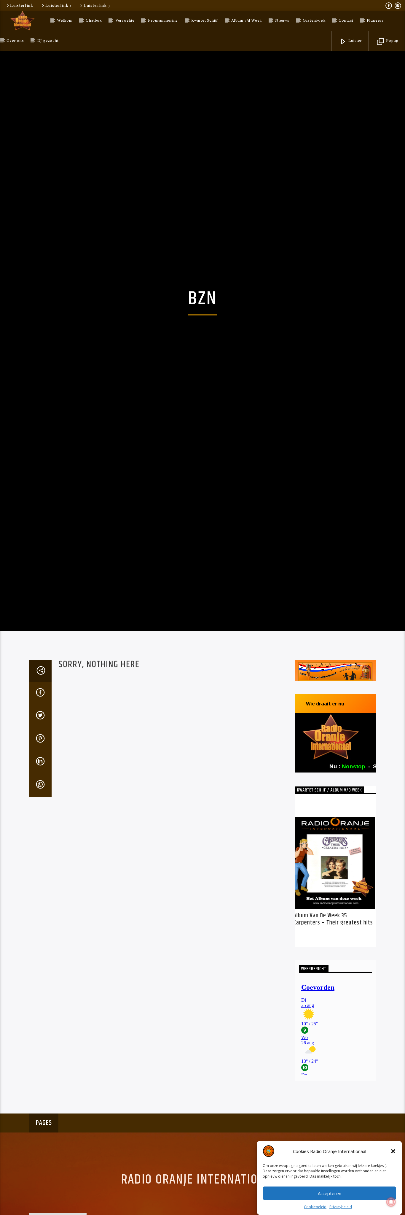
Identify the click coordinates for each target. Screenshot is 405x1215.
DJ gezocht (48, 40)
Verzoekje (125, 20)
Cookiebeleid (315, 1206)
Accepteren (329, 1193)
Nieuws (282, 20)
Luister (354, 40)
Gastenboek (314, 20)
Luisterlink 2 (58, 5)
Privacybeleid (340, 1206)
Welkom (65, 20)
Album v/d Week (246, 20)
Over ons (15, 40)
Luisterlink (21, 5)
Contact (346, 20)
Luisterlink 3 (97, 5)
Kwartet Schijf (204, 20)
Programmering (163, 20)
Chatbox (94, 20)
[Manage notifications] (391, 1202)
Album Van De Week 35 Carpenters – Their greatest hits (334, 983)
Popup (391, 40)
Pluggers (375, 20)
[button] (393, 1151)
